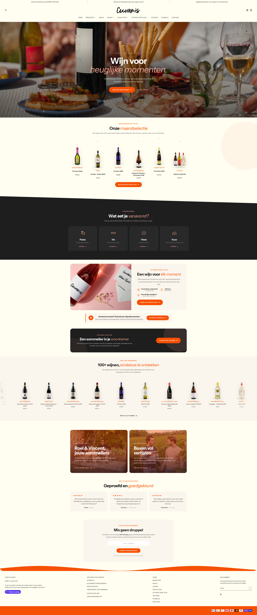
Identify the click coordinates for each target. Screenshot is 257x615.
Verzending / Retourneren (97, 589)
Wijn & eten (157, 589)
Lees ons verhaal (142, 89)
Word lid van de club (148, 302)
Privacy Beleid (92, 586)
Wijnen (155, 586)
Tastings (156, 596)
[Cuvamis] (128, 10)
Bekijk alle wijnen (127, 415)
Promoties (157, 580)
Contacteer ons (93, 593)
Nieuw (155, 583)
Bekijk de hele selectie (127, 184)
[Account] (247, 10)
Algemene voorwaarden (96, 583)
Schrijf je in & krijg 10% (128, 550)
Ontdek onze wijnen (121, 90)
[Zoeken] (6, 10)
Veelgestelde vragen (95, 577)
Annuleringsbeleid (94, 596)
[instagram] (221, 594)
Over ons (156, 602)
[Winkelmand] (251, 10)
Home (155, 577)
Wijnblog (90, 580)
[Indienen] (250, 588)
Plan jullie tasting (167, 340)
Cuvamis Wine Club (160, 592)
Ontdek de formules (156, 318)
